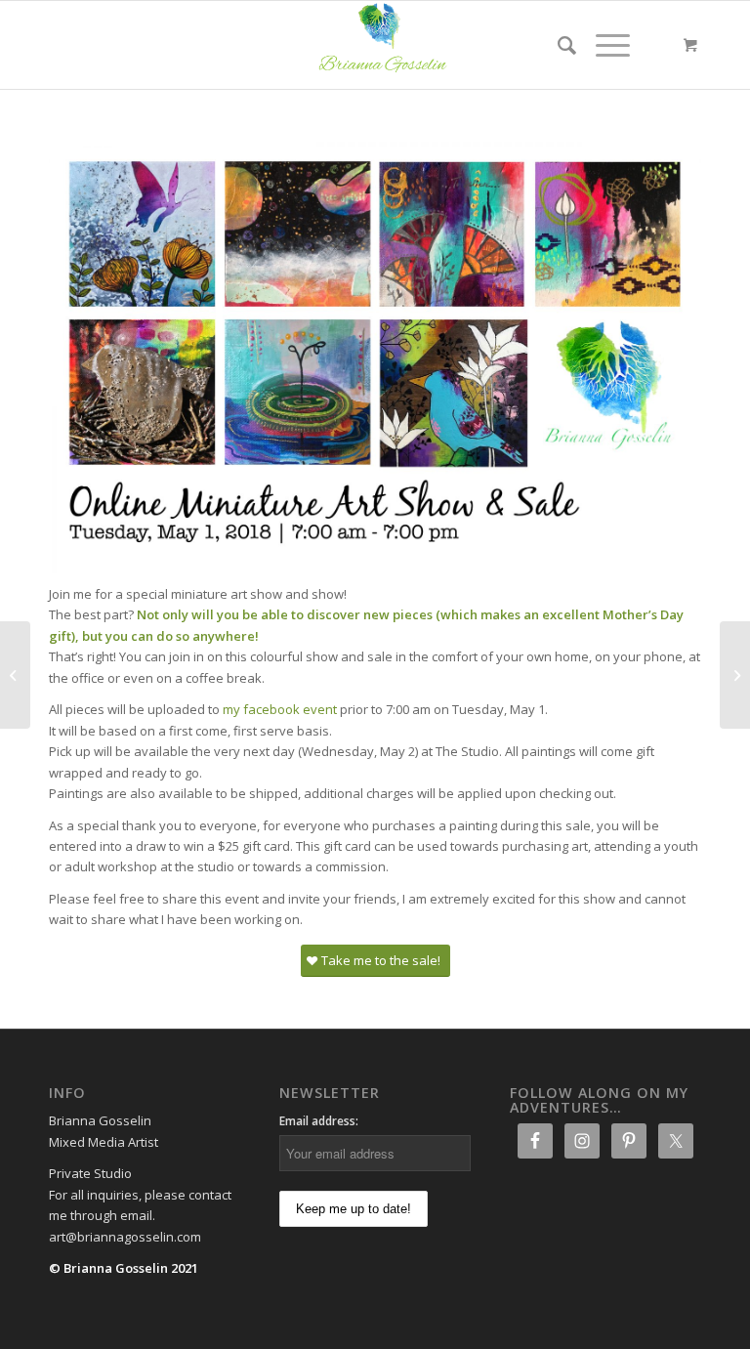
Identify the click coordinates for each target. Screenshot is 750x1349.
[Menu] (603, 45)
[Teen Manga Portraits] (735, 675)
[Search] (557, 45)
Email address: (318, 1121)
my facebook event (280, 709)
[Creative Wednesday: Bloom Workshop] (15, 675)
